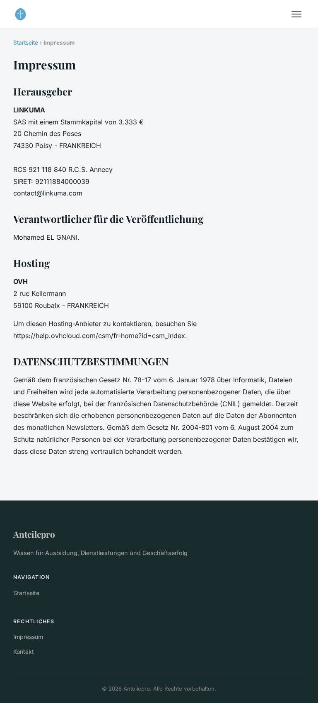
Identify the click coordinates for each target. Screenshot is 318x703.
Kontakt (23, 651)
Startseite (25, 42)
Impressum (28, 636)
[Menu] (296, 14)
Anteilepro (34, 534)
